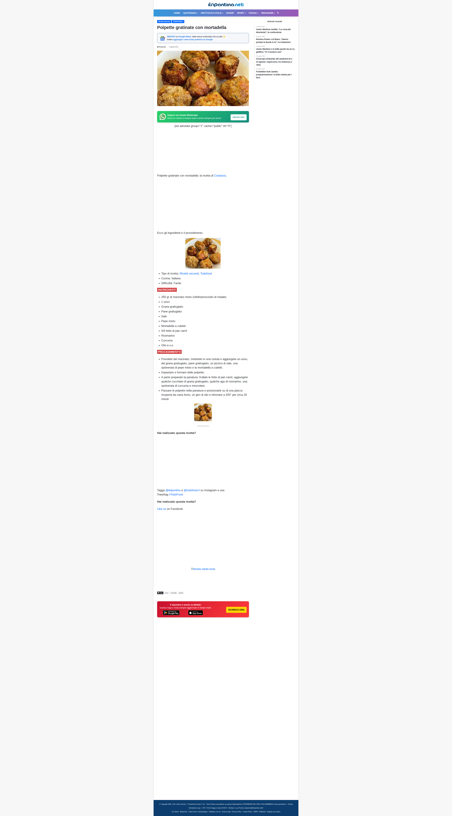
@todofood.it (192, 490)
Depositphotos (237, 804)
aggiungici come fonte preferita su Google (193, 39)
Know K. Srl (200, 804)
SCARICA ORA (236, 609)
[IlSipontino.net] (226, 5)
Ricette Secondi (164, 21)
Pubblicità (262, 812)
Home (177, 13)
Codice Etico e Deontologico (198, 812)
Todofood (206, 273)
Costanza (220, 175)
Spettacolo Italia (211, 13)
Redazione (267, 13)
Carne (166, 593)
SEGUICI (171, 36)
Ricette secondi (189, 273)
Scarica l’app (226, 812)
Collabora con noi (215, 812)
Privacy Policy (237, 812)
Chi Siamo (175, 812)
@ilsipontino (173, 490)
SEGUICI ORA (238, 117)
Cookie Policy (247, 812)
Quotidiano (189, 13)
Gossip (230, 13)
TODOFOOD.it (178, 21)
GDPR (255, 812)
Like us (161, 508)
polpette (181, 593)
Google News (184, 36)
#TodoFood (176, 494)
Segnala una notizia (273, 812)
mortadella (173, 593)
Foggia (253, 13)
